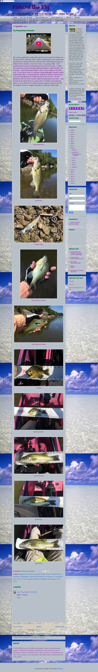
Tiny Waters (74, 262)
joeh (18, 592)
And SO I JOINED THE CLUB (77, 259)
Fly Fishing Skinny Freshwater (76, 154)
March (73, 165)
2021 (72, 139)
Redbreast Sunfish (40, 579)
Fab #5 (76, 17)
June (73, 158)
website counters (73, 112)
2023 (72, 135)
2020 (72, 141)
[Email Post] (39, 571)
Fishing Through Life (76, 252)
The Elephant (73, 272)
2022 (72, 137)
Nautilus (30, 579)
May (73, 160)
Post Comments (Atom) (43, 633)
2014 (72, 172)
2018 (72, 143)
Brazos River (28, 574)
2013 (72, 174)
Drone (48, 574)
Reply (19, 597)
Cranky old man (74, 257)
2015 (72, 170)
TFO (58, 579)
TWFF (15, 581)
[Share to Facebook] (47, 571)
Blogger (60, 668)
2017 (72, 146)
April (73, 162)
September (75, 152)
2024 (72, 132)
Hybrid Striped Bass (37, 576)
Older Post (60, 627)
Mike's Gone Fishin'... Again (77, 270)
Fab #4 (68, 17)
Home (15, 17)
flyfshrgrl (16, 576)
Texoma (72, 267)
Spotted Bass (51, 579)
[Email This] (42, 571)
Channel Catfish (39, 574)
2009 (72, 183)
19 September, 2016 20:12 (28, 592)
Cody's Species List (57, 17)
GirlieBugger (24, 576)
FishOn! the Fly (30, 7)
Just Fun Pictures (26, 17)
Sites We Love (33, 20)
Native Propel (22, 579)
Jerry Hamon (48, 576)
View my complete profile (75, 99)
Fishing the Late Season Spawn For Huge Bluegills (76, 253)
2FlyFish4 (73, 266)
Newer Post (18, 627)
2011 (72, 179)
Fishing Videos (59, 20)
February (74, 167)
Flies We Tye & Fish (20, 20)
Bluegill (20, 574)
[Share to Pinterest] (48, 571)
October (74, 150)
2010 (72, 181)
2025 (72, 130)
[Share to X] (45, 571)
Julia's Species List (42, 17)
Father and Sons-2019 (76, 263)
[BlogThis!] (44, 571)
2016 (72, 148)
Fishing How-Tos (46, 20)
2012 (72, 176)
